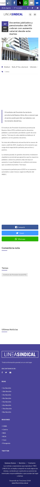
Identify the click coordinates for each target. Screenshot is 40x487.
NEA (4, 433)
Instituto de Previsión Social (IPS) (14, 275)
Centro (5, 429)
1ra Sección (7, 388)
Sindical (7, 67)
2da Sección (7, 391)
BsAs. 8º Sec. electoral (20, 67)
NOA (4, 436)
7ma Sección (7, 408)
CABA (5, 426)
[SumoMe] (37, 3)
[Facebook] (28, 8)
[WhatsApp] (26, 3)
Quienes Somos (10, 463)
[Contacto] (37, 8)
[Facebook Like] (8, 3)
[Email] (31, 3)
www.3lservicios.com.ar (20, 483)
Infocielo (33, 67)
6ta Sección (7, 405)
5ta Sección (7, 402)
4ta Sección (7, 398)
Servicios (22, 463)
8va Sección (7, 412)
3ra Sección (7, 395)
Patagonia (6, 443)
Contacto (31, 463)
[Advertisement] (20, 93)
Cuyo (4, 440)
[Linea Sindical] (13, 14)
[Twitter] (33, 8)
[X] (20, 3)
